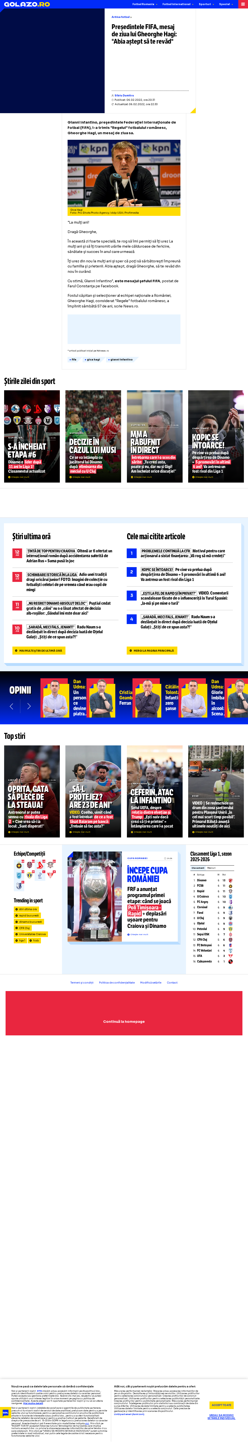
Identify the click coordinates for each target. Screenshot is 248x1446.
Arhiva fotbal (121, 17)
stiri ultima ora (28, 909)
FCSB (200, 886)
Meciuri (211, 868)
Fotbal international (176, 4)
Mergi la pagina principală (154, 650)
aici (87, 1423)
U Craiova (203, 897)
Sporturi (205, 4)
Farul (200, 913)
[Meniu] (243, 4)
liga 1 (22, 940)
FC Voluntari (204, 951)
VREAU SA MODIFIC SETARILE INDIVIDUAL (221, 1417)
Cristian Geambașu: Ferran (109, 697)
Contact (172, 982)
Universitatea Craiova (32, 934)
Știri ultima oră (31, 536)
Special (224, 4)
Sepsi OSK (203, 934)
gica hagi (93, 359)
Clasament (198, 868)
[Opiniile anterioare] (11, 706)
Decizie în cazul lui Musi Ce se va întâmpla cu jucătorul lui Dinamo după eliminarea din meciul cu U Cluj (93, 436)
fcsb (36, 940)
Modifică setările (150, 982)
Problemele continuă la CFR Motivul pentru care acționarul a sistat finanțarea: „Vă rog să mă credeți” (180, 553)
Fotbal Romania (143, 4)
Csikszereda (204, 961)
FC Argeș (202, 902)
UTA (199, 956)
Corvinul (202, 907)
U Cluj (200, 918)
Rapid (200, 891)
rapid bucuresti (29, 915)
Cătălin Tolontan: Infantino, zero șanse (155, 697)
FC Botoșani (204, 945)
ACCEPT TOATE (221, 1405)
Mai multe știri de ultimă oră (40, 650)
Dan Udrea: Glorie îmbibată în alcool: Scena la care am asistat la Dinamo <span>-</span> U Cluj (201, 697)
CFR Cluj (24, 928)
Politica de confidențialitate (117, 982)
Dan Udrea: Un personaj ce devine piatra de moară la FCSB (63, 697)
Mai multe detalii (33, 1403)
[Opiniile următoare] (28, 706)
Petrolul (202, 929)
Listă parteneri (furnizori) (129, 1414)
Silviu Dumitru (124, 95)
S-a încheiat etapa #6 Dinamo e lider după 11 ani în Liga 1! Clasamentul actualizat (32, 436)
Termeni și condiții (81, 982)
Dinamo (202, 880)
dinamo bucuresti (30, 921)
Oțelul (200, 923)
